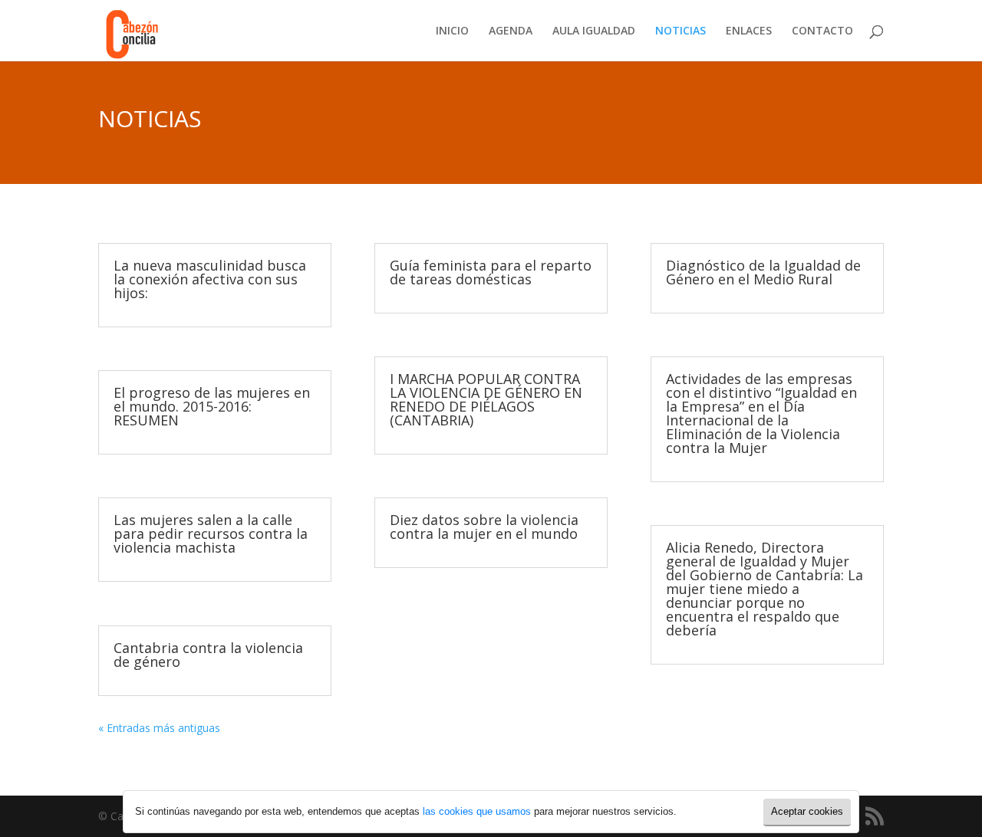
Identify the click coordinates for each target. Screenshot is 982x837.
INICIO (452, 31)
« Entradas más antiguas (159, 727)
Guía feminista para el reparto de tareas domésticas (491, 272)
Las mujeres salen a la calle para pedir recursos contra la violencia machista (211, 533)
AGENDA (510, 31)
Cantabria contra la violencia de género (208, 654)
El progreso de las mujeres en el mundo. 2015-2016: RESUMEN (212, 406)
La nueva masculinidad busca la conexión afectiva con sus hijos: (210, 279)
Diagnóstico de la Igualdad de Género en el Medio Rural (763, 272)
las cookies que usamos (477, 811)
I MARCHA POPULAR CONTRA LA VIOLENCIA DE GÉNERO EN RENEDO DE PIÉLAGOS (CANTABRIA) (486, 399)
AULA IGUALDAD (593, 31)
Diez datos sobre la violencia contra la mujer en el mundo (484, 526)
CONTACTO (822, 31)
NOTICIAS (680, 31)
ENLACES (749, 31)
